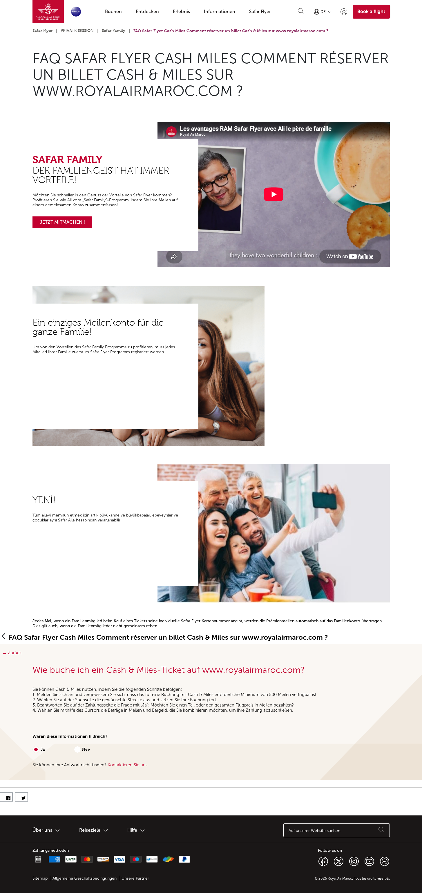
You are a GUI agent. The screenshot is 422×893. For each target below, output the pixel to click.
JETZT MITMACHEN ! (62, 222)
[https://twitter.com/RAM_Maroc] (338, 861)
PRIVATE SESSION (77, 30)
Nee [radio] (86, 749)
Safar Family (113, 30)
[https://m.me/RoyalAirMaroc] (384, 861)
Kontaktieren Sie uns (128, 765)
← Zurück (11, 652)
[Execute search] (381, 830)
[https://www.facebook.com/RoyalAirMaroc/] (323, 861)
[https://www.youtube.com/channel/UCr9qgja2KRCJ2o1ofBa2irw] (369, 861)
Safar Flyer (42, 30)
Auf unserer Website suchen (314, 830)
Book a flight (371, 11)
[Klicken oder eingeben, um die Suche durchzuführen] (301, 11)
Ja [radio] (43, 749)
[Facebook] (6, 796)
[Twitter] (21, 796)
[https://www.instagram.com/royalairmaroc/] (354, 861)
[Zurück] (3, 637)
